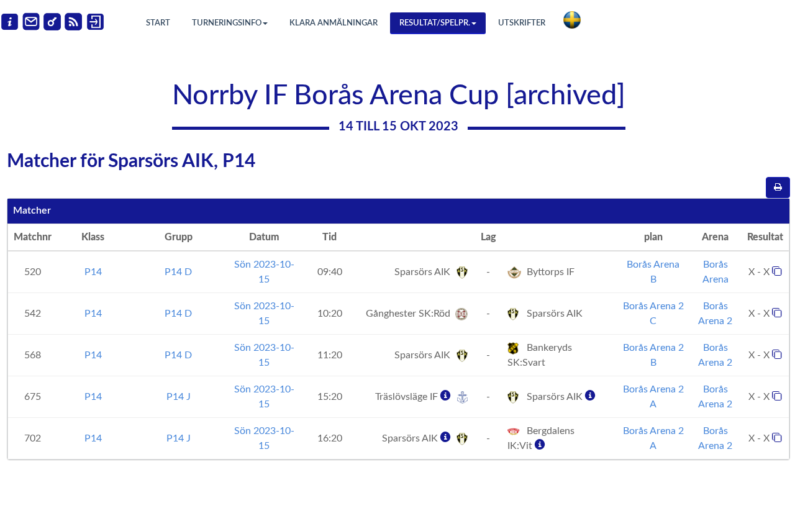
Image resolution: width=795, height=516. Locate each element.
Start (158, 23)
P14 (93, 272)
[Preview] (778, 187)
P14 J (178, 397)
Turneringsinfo (226, 23)
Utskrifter (521, 23)
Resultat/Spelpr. (434, 23)
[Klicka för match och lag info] (777, 271)
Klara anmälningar (333, 23)
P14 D (178, 272)
